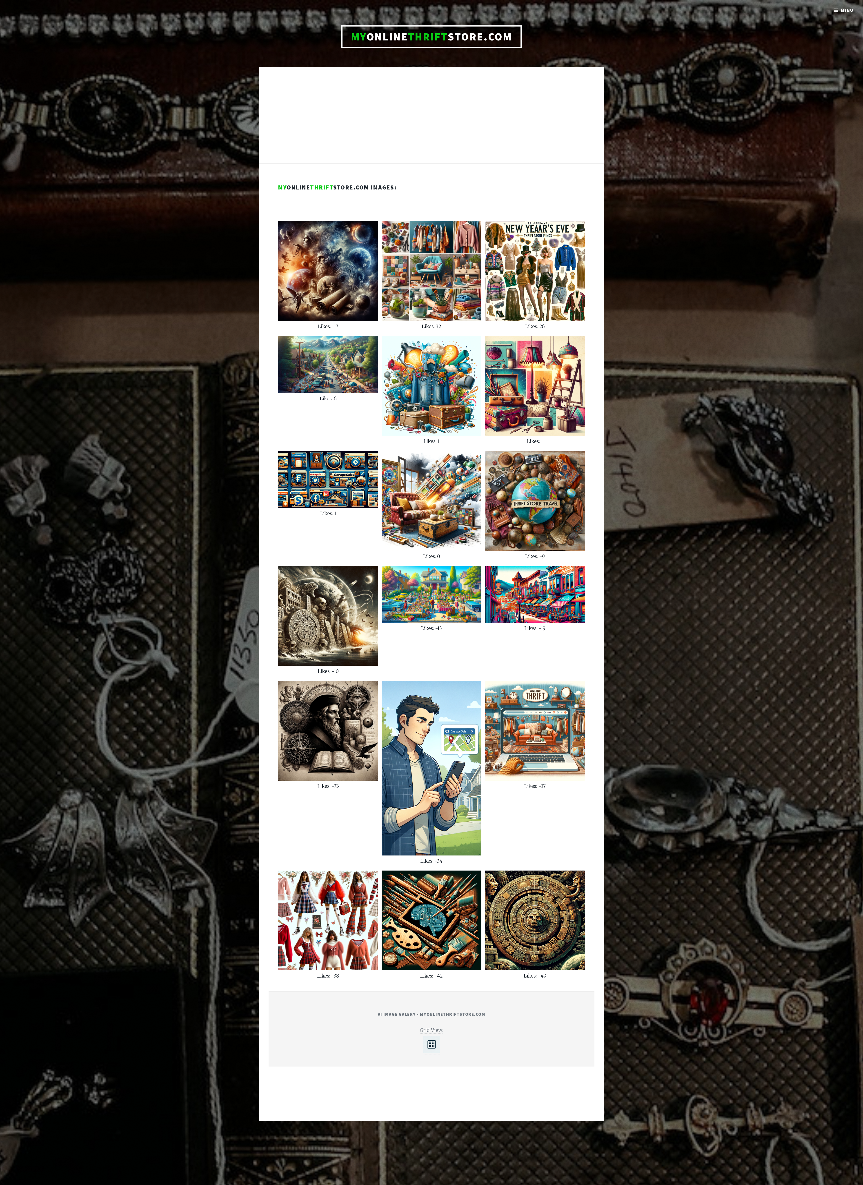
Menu (847, 10)
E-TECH (424, 1108)
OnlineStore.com (431, 36)
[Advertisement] (431, 120)
